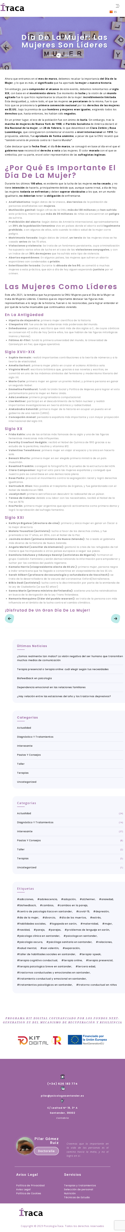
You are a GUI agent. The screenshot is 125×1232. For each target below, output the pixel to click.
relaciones (105, 942)
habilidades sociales (32, 923)
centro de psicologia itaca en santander (45, 911)
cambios (48, 905)
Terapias (23, 773)
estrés (96, 917)
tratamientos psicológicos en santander (45, 985)
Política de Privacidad (30, 1185)
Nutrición (70, 1193)
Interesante (71, 55)
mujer (108, 923)
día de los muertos (74, 917)
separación (72, 948)
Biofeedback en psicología (34, 678)
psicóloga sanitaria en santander (70, 942)
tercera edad (86, 966)
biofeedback (27, 905)
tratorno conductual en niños (98, 985)
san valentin (51, 948)
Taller (21, 764)
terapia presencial (100, 960)
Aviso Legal (23, 1189)
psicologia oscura (30, 942)
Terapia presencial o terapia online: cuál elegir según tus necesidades (63, 669)
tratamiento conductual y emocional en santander (52, 978)
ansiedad (107, 899)
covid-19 (83, 911)
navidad (24, 930)
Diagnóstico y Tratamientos (35, 737)
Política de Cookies (28, 1193)
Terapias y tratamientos (80, 1185)
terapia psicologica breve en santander (45, 966)
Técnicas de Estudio (77, 1197)
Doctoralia (46, 1151)
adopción (69, 899)
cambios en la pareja (73, 905)
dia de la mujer (29, 917)
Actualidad (24, 728)
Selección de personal (78, 1189)
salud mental (27, 948)
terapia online (73, 960)
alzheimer (88, 899)
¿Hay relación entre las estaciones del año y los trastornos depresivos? (64, 696)
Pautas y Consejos (29, 755)
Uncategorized (26, 782)
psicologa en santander (81, 936)
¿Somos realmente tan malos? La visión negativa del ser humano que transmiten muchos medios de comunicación (70, 658)
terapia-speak (91, 954)
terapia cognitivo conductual (38, 960)
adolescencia (48, 899)
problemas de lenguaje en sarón (88, 930)
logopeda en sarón (64, 923)
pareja (40, 930)
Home (50, 55)
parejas (56, 930)
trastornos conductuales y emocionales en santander (54, 972)
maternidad (90, 923)
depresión (102, 911)
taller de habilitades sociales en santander (47, 954)
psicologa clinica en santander (39, 936)
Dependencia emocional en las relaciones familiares (51, 687)
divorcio (50, 917)
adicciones (26, 899)
